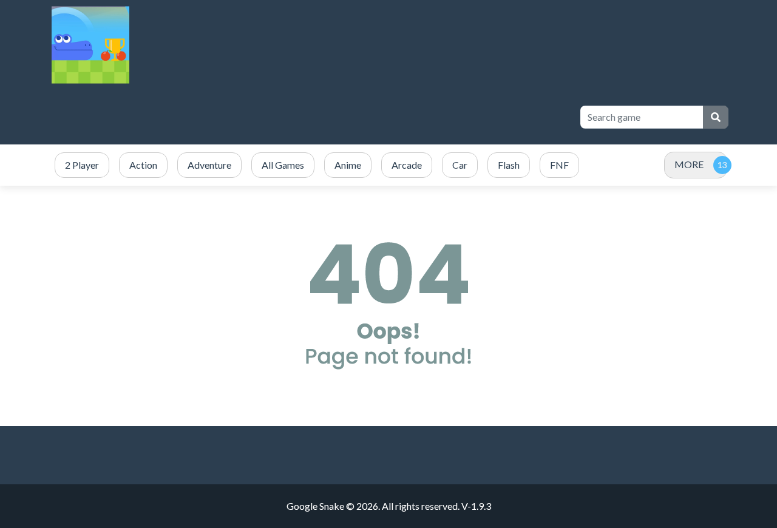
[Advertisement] (347, 117)
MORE (689, 164)
